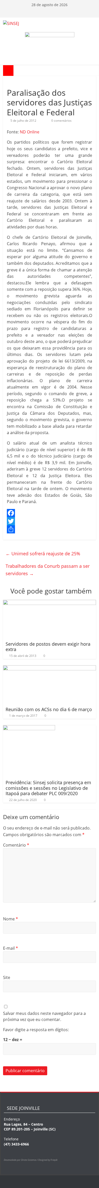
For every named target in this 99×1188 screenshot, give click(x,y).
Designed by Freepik (47, 1160)
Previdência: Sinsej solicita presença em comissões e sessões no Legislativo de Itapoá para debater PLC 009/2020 (48, 787)
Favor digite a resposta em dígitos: (36, 1029)
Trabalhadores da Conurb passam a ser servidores (48, 569)
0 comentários (61, 120)
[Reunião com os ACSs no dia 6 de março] (49, 668)
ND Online (29, 132)
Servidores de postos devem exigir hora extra (48, 647)
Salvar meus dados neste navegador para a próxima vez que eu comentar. (44, 1016)
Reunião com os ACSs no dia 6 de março (49, 709)
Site (6, 977)
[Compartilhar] (49, 529)
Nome (10, 919)
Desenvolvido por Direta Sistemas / (21, 1160)
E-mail (10, 948)
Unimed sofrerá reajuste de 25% (43, 553)
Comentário (16, 845)
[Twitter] (49, 521)
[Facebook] (49, 513)
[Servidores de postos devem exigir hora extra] (49, 603)
